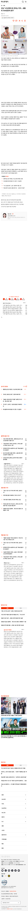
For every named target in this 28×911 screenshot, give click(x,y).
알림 (3, 848)
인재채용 (7, 891)
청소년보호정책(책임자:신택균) (7, 893)
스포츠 (3, 830)
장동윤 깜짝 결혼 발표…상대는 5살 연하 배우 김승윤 (12, 625)
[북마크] (25, 21)
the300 (4, 799)
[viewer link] (25, 52)
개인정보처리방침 (13, 891)
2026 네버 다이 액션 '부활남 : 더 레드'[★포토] (11, 715)
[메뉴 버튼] (25, 1)
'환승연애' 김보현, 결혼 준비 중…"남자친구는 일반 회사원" (14, 777)
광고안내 (3, 896)
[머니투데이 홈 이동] (5, 857)
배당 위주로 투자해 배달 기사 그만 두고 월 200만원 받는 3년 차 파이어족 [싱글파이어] (14, 736)
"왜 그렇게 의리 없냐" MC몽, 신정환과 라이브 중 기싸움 (13, 768)
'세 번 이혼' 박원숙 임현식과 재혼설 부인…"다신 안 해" (13, 614)
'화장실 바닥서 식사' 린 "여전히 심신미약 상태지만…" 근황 (14, 780)
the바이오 (4, 808)
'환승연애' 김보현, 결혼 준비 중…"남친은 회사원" (14, 188)
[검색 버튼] (22, 1)
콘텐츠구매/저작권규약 (14, 896)
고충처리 (3, 898)
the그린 (3, 812)
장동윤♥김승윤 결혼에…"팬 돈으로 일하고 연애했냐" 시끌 (13, 621)
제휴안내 (7, 896)
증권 (3, 795)
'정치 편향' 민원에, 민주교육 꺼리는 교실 (12, 499)
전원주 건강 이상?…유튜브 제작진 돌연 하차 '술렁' (12, 618)
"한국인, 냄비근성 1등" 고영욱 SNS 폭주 (11, 394)
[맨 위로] (25, 905)
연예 (4, 5)
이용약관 (15, 893)
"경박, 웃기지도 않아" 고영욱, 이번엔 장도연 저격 (11, 611)
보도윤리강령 (7, 898)
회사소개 (3, 891)
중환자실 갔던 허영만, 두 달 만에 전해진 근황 (13, 178)
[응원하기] (13, 214)
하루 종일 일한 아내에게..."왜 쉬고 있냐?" (12, 495)
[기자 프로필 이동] (4, 215)
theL (3, 803)
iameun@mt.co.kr (11, 215)
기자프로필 (4, 839)
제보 (3, 843)
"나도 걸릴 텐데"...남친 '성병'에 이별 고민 (12, 185)
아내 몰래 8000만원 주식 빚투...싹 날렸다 (12, 181)
